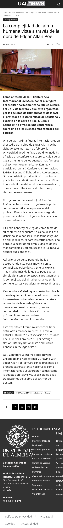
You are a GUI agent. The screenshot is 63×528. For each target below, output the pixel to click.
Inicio (5, 13)
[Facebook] (15, 407)
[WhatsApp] (29, 407)
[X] (22, 407)
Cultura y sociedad (16, 13)
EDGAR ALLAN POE (23, 393)
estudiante (37, 393)
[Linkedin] (35, 407)
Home (47, 393)
